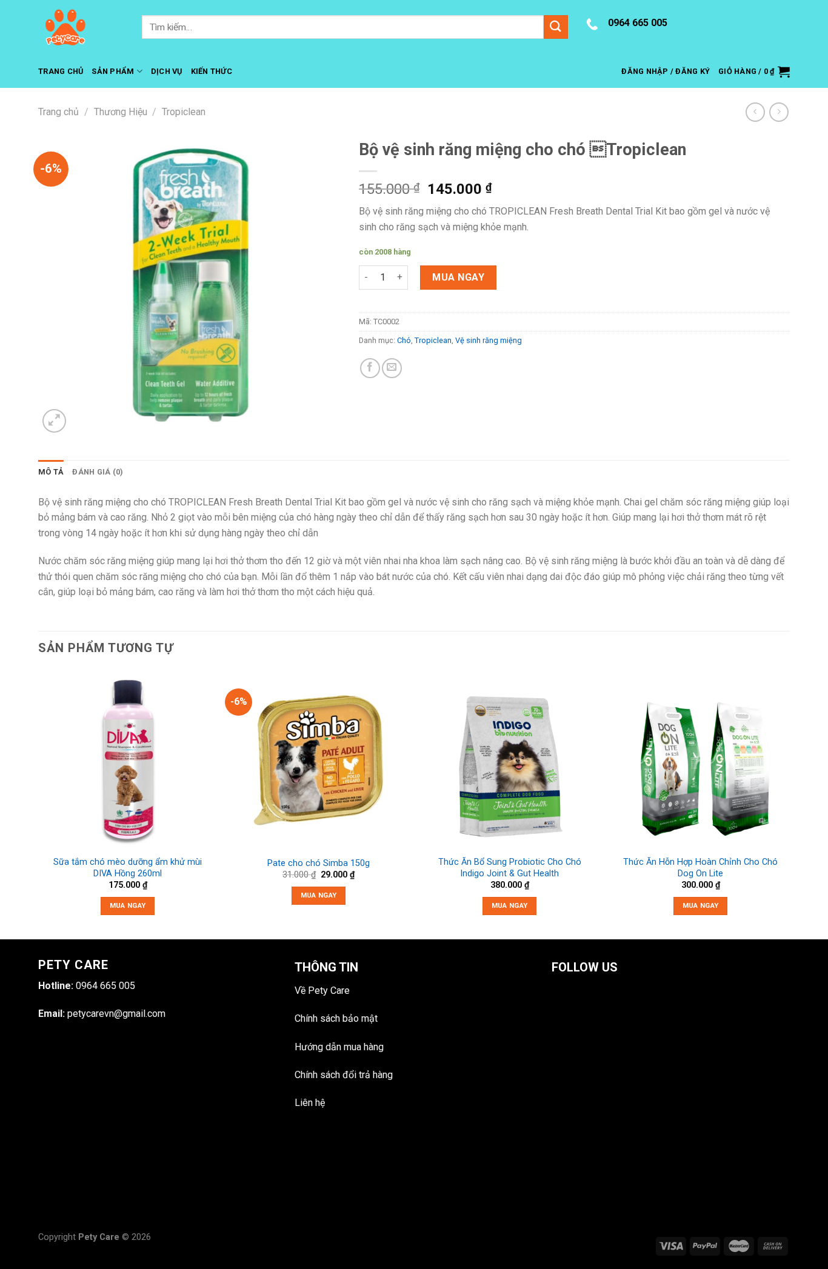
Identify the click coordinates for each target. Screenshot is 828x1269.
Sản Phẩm (113, 71)
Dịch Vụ (166, 71)
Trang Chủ (60, 71)
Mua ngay (458, 277)
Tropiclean (183, 112)
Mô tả (51, 471)
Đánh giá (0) (97, 471)
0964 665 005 (637, 22)
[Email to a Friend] (392, 368)
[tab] (51, 472)
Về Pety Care (322, 990)
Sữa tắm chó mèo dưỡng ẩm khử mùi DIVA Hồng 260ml (127, 868)
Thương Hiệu (120, 112)
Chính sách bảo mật (336, 1018)
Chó (404, 340)
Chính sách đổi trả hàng (344, 1075)
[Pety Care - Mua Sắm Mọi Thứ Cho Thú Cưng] (81, 27)
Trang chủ (58, 112)
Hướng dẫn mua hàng (339, 1047)
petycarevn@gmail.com (116, 1013)
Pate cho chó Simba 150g (318, 863)
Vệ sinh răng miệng (488, 340)
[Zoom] (54, 421)
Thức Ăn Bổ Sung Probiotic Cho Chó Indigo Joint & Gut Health (509, 868)
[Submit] (556, 27)
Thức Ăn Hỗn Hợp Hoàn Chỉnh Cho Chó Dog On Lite (700, 868)
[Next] (789, 803)
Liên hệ (310, 1102)
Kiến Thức (211, 71)
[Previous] (39, 803)
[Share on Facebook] (370, 368)
